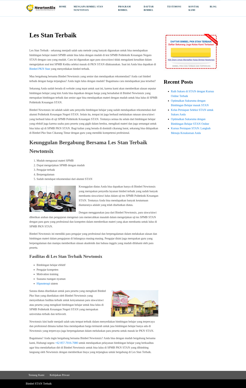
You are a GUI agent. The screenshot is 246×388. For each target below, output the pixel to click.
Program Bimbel (124, 8)
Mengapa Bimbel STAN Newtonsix (88, 8)
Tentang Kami (36, 375)
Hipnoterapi (43, 283)
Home (62, 6)
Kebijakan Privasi (60, 375)
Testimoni (174, 6)
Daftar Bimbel (149, 8)
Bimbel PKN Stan (39, 68)
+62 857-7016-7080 (66, 342)
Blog (213, 6)
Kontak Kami (194, 8)
